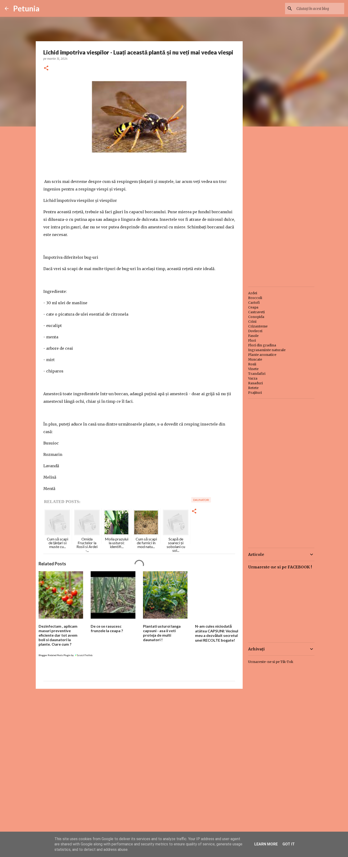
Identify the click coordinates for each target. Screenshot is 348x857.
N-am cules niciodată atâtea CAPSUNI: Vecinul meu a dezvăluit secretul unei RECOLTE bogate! (216, 633)
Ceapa (253, 307)
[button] (46, 68)
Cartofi (254, 302)
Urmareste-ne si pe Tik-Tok (270, 662)
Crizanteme (258, 326)
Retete (253, 388)
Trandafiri (256, 374)
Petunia (26, 8)
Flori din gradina (262, 345)
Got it (288, 844)
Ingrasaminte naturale (267, 350)
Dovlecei (255, 331)
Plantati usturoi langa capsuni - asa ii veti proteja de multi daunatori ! (162, 633)
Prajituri (255, 392)
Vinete (253, 369)
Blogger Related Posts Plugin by (56, 655)
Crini (252, 321)
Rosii (252, 364)
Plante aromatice (262, 355)
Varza (252, 378)
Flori (252, 340)
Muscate (255, 359)
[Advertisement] (139, 729)
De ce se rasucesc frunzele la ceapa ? (107, 628)
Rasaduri (255, 383)
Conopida (256, 317)
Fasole (253, 336)
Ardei (252, 293)
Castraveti (256, 312)
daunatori (201, 500)
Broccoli (255, 298)
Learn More (266, 844)
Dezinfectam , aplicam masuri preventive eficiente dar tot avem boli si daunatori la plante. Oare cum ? (58, 635)
